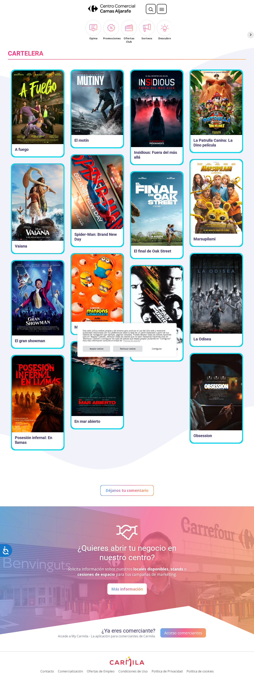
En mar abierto (87, 421)
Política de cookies (132, 340)
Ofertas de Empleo (100, 671)
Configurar (157, 348)
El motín (81, 140)
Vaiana (21, 246)
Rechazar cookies (128, 348)
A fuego (22, 149)
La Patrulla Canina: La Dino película (213, 142)
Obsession (202, 435)
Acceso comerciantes (183, 633)
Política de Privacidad (167, 671)
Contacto (47, 671)
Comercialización (70, 671)
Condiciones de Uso (133, 671)
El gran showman (30, 340)
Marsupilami (204, 239)
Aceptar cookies (96, 348)
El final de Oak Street (152, 251)
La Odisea (202, 339)
